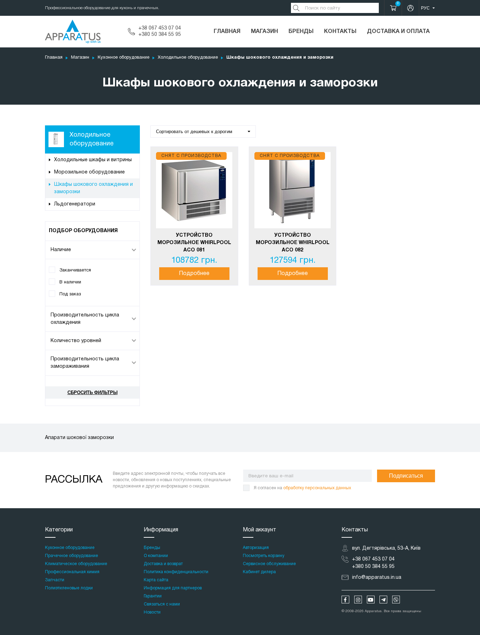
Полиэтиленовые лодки (69, 588)
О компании (156, 556)
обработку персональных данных (317, 488)
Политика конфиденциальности (176, 572)
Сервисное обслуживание (269, 564)
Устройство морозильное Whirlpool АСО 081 (194, 243)
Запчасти (54, 580)
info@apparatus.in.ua (376, 577)
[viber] (396, 599)
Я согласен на (302, 488)
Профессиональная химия (72, 572)
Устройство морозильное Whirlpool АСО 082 (293, 243)
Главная (227, 31)
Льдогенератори (74, 204)
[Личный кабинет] (410, 8)
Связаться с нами (162, 604)
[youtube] (371, 599)
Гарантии (153, 596)
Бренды (300, 31)
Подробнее (194, 273)
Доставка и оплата (398, 31)
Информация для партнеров (173, 588)
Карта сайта (156, 580)
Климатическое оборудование (76, 564)
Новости (152, 612)
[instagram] (358, 599)
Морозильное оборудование (89, 172)
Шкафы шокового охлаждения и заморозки (93, 188)
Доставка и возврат (163, 564)
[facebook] (345, 599)
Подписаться (406, 476)
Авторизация (256, 548)
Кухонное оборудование (123, 57)
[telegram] (383, 599)
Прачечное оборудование (71, 556)
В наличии (70, 282)
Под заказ (70, 294)
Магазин (264, 31)
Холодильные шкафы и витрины (93, 160)
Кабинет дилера (259, 572)
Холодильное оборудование (188, 57)
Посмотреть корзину (263, 556)
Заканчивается (75, 270)
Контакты (340, 31)
